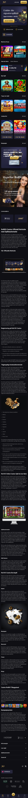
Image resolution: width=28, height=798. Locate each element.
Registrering (9, 21)
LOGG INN (16, 2)
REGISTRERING (14, 157)
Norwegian (7, 771)
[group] (8, 29)
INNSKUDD (23, 2)
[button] (24, 738)
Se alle (24, 41)
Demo (7, 55)
